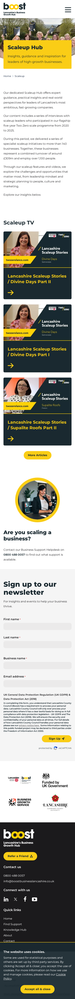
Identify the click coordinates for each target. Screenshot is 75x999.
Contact (9, 941)
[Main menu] (68, 9)
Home (7, 76)
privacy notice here (29, 725)
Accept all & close (37, 989)
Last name (11, 637)
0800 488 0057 (14, 554)
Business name (15, 658)
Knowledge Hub (14, 929)
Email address (14, 676)
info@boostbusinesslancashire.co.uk (28, 881)
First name (12, 619)
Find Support (12, 924)
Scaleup (20, 76)
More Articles (37, 455)
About (7, 935)
